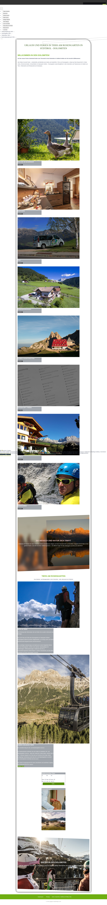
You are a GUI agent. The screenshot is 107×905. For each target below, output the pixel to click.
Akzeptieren (3, 454)
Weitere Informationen (5, 455)
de (2, 450)
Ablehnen (8, 454)
